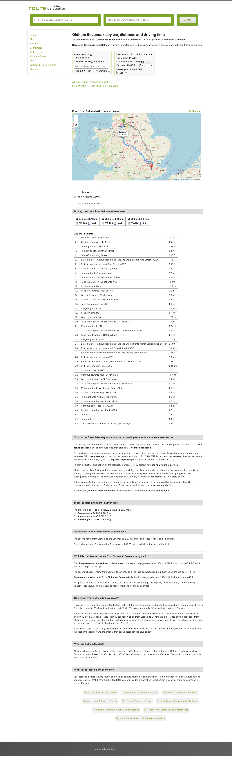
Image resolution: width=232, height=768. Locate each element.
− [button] (76, 121)
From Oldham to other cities (86, 85)
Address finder (37, 52)
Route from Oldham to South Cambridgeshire (116, 709)
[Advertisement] (49, 119)
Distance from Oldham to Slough (100, 701)
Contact (34, 69)
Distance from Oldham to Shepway (139, 692)
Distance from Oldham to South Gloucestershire (140, 718)
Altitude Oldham (80, 82)
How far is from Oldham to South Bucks (177, 701)
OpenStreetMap (186, 179)
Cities (32, 39)
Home (33, 35)
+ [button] (76, 117)
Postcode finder (38, 56)
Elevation (34, 43)
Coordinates (36, 47)
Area (32, 60)
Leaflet (176, 179)
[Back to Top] (228, 760)
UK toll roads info (112, 85)
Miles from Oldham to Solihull (137, 701)
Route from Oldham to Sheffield (100, 692)
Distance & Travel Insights (43, 65)
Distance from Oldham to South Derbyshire (166, 709)
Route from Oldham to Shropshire (180, 692)
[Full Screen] (76, 125)
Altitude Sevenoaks (100, 82)
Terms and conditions (105, 749)
